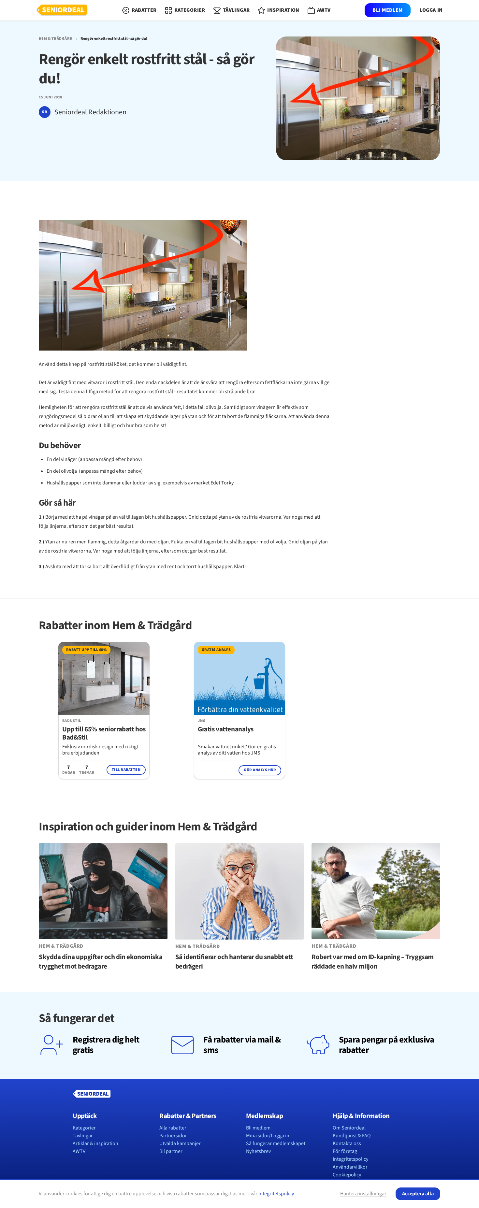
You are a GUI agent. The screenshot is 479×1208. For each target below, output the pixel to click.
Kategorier (84, 1127)
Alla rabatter (172, 1127)
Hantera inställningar (363, 1193)
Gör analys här (260, 770)
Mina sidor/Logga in (267, 1135)
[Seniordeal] (62, 10)
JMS (201, 721)
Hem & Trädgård (56, 38)
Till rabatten (126, 769)
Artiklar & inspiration (95, 1143)
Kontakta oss (347, 1143)
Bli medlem (387, 10)
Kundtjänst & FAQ (352, 1135)
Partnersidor (173, 1135)
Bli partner (170, 1151)
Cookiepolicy (347, 1174)
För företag (345, 1151)
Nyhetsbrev (258, 1151)
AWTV (79, 1151)
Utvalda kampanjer (180, 1143)
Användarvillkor (350, 1167)
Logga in (431, 10)
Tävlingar (83, 1135)
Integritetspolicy (350, 1159)
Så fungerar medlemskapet (275, 1143)
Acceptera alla (418, 1193)
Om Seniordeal (349, 1127)
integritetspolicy (276, 1193)
